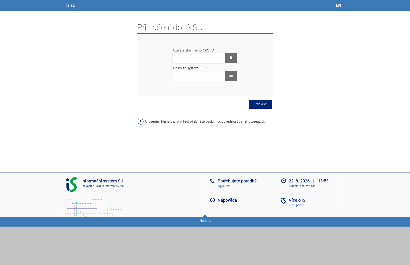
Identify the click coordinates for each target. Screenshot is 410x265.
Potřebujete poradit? (237, 180)
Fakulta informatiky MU (109, 186)
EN (338, 5)
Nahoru (205, 221)
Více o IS (297, 200)
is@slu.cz (224, 186)
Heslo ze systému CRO (190, 68)
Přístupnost (296, 205)
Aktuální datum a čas (302, 186)
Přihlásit (261, 104)
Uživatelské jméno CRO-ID (193, 50)
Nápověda (227, 200)
